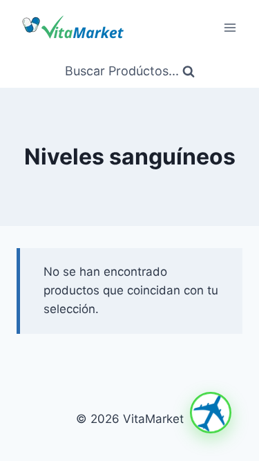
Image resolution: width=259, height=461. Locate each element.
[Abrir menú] (229, 27)
